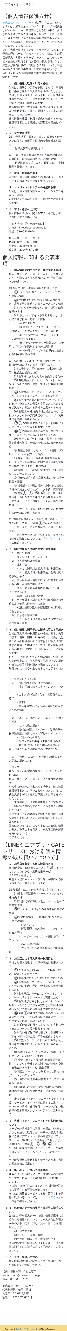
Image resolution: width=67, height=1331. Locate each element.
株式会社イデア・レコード (18, 22)
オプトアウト (53, 538)
